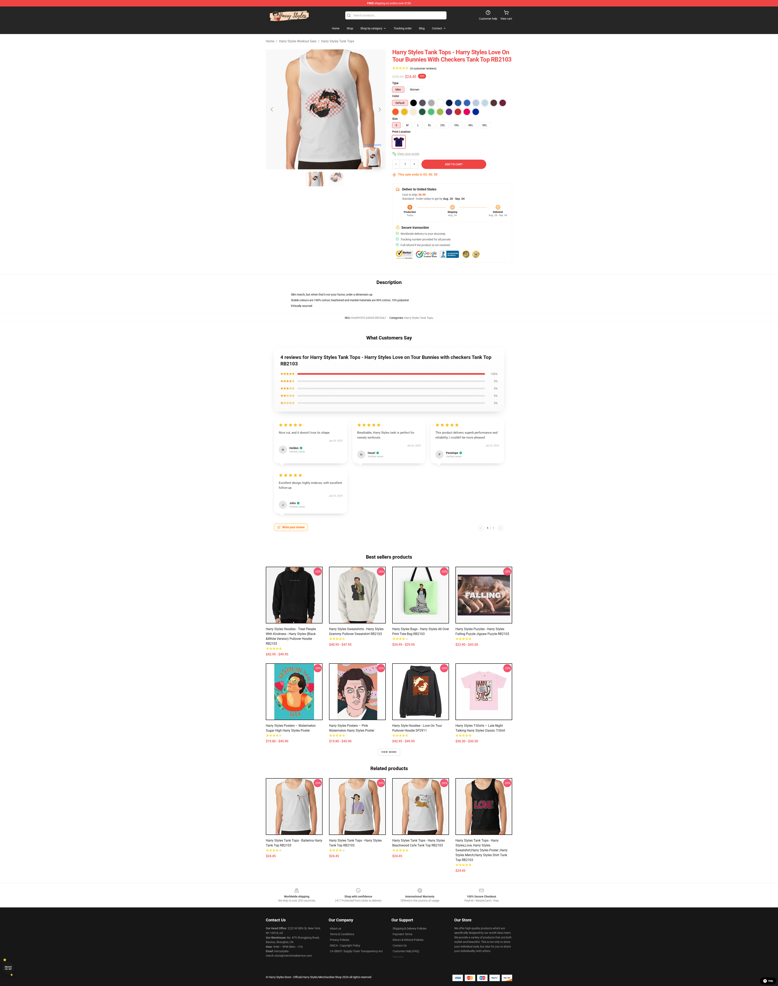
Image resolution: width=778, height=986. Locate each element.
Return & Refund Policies (408, 939)
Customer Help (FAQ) (406, 951)
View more (389, 752)
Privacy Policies (339, 939)
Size (395, 118)
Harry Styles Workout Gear (297, 41)
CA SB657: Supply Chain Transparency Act (356, 951)
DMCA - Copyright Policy (345, 945)
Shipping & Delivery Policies (409, 928)
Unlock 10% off (8, 968)
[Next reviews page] (500, 528)
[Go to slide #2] (336, 179)
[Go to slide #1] (315, 179)
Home (270, 41)
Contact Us (400, 945)
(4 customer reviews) (423, 68)
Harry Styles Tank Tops (337, 41)
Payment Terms (402, 934)
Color (395, 96)
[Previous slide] (272, 109)
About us (335, 928)
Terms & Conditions (342, 934)
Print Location (401, 131)
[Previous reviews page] (480, 528)
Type (395, 83)
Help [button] (770, 981)
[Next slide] (379, 109)
